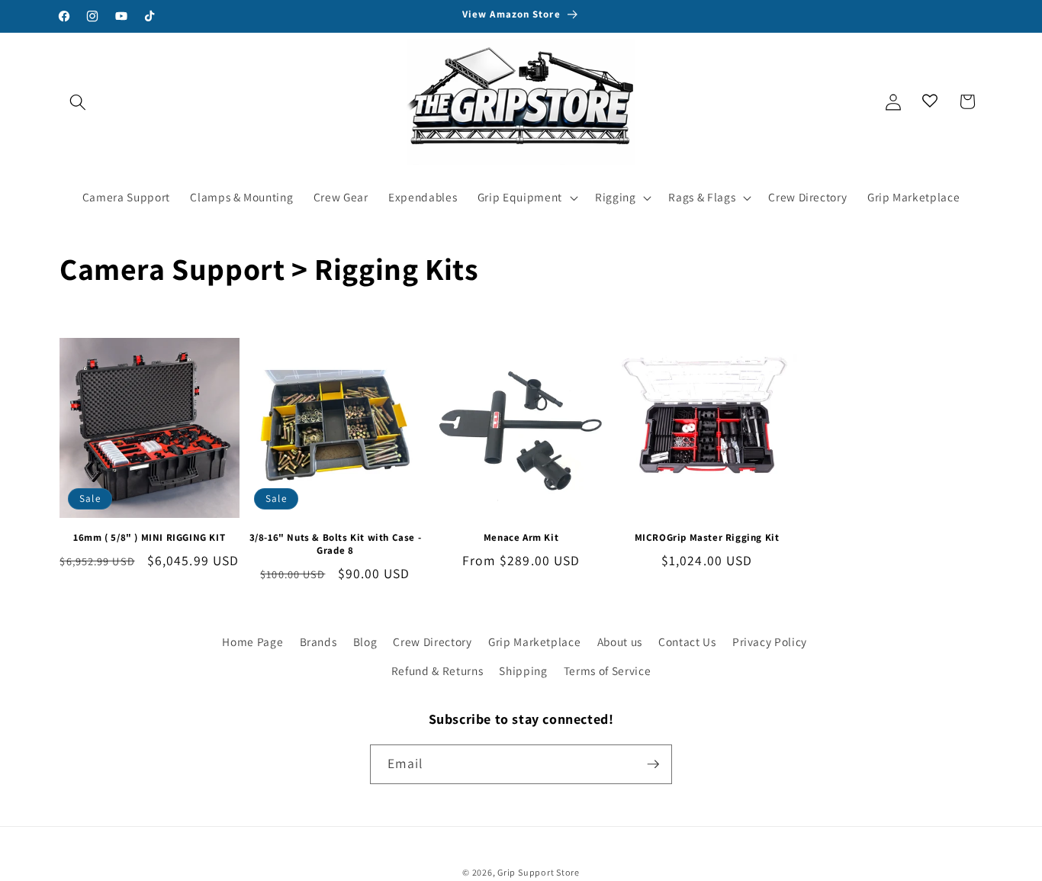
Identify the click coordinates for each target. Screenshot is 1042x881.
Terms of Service (607, 670)
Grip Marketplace (534, 641)
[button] (77, 101)
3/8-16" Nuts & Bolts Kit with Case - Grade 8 (335, 544)
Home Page (252, 641)
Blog (365, 641)
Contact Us (687, 641)
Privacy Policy (769, 641)
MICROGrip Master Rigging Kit (707, 538)
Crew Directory (432, 641)
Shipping (523, 670)
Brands (318, 641)
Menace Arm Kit (521, 538)
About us (619, 641)
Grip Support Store (538, 872)
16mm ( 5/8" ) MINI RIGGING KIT (149, 538)
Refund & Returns (437, 670)
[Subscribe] (653, 764)
